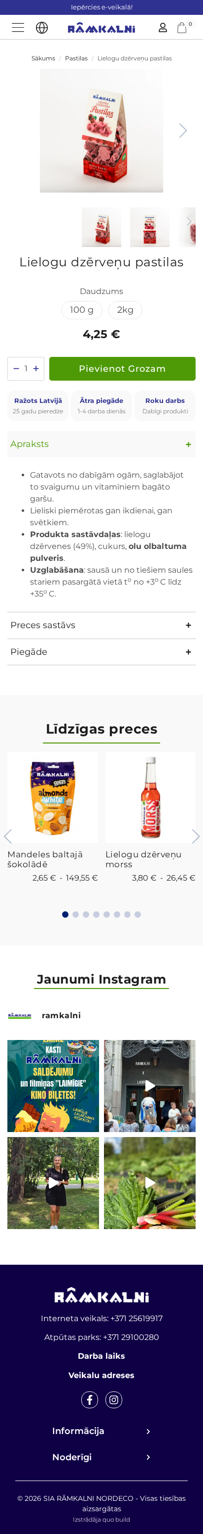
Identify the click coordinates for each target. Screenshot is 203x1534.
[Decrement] (16, 368)
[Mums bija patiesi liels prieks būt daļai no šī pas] (150, 1086)
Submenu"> (41, 27)
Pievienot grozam (122, 368)
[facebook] (90, 1400)
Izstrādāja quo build (101, 1519)
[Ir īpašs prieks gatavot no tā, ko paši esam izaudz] (150, 1183)
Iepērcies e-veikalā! (102, 7)
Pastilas (76, 58)
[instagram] (114, 1400)
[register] (163, 27)
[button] (183, 131)
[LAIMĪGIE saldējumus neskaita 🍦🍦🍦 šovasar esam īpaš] (53, 1183)
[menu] (18, 27)
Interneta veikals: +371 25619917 (102, 1318)
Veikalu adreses (101, 1375)
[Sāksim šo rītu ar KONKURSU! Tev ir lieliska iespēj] (53, 1086)
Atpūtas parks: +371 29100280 (101, 1337)
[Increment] (36, 368)
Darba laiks (101, 1356)
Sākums (43, 58)
